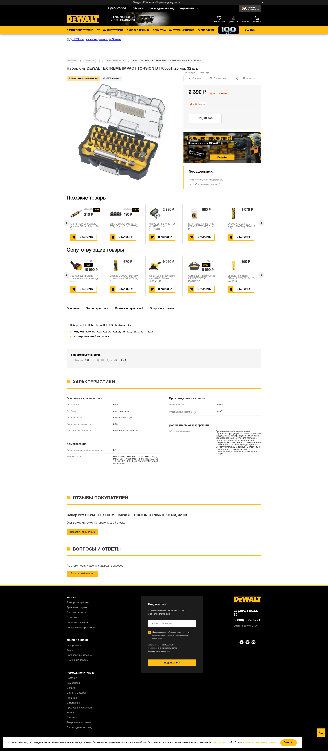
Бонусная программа (79, 723)
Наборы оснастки (115, 61)
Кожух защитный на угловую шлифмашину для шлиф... (85, 279)
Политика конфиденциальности (162, 648)
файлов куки (219, 743)
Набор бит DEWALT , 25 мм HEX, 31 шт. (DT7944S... (162, 227)
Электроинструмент (80, 30)
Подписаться (172, 663)
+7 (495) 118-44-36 (246, 613)
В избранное (220, 78)
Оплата (71, 688)
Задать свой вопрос (82, 574)
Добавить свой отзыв (82, 532)
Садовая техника (138, 30)
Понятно (288, 743)
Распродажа (206, 30)
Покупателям (186, 8)
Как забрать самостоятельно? (204, 184)
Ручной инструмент (110, 30)
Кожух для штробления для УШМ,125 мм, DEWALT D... (162, 279)
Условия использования (158, 651)
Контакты (72, 713)
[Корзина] (258, 18)
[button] (67, 223)
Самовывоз (73, 683)
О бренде (138, 8)
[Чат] (321, 732)
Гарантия (72, 698)
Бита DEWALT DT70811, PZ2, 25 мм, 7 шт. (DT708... (125, 225)
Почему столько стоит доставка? (206, 180)
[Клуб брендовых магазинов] (250, 8)
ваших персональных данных (259, 743)
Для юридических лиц (161, 8)
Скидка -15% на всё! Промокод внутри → (147, 2)
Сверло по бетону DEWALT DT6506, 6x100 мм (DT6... (241, 279)
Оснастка (159, 30)
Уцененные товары (77, 660)
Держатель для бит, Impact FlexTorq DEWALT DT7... (241, 227)
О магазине (73, 703)
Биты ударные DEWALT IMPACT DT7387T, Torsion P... (202, 227)
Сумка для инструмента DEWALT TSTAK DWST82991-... (201, 279)
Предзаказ (205, 118)
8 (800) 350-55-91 (118, 9)
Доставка (72, 678)
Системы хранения (181, 30)
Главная (72, 61)
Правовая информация (80, 708)
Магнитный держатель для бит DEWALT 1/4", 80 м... (84, 227)
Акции (251, 30)
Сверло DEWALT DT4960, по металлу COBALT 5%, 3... (124, 279)
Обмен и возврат (76, 693)
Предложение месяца (79, 655)
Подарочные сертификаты (82, 627)
